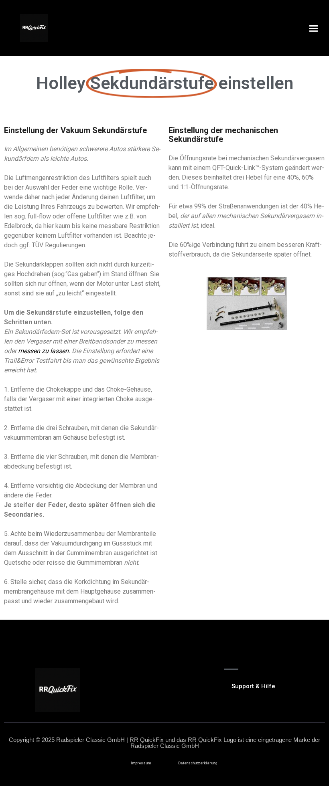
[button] (313, 28)
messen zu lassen (43, 351)
